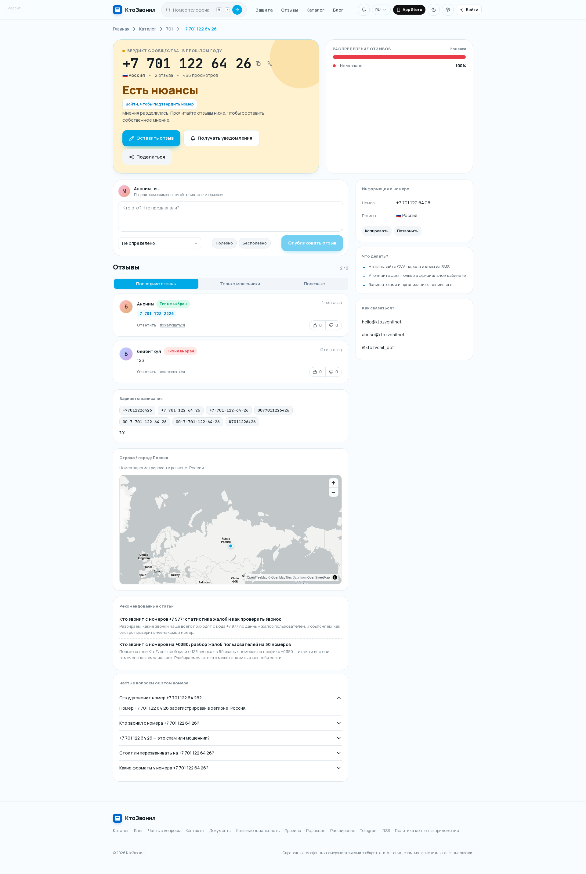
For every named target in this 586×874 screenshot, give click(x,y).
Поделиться (150, 157)
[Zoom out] (333, 492)
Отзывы (289, 10)
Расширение (342, 830)
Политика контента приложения (427, 830)
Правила (292, 830)
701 (122, 432)
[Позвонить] (270, 63)
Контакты (195, 830)
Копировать (377, 231)
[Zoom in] (333, 482)
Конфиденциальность (258, 830)
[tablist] (230, 284)
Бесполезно (255, 243)
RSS (386, 830)
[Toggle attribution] (334, 577)
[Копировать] (258, 63)
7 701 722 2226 (156, 313)
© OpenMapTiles (280, 577)
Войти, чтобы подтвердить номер (160, 104)
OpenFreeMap (257, 577)
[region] (231, 529)
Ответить (146, 325)
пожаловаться (172, 325)
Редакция (315, 830)
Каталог (315, 10)
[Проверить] (237, 10)
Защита (264, 10)
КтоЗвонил (140, 818)
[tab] (156, 284)
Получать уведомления (225, 138)
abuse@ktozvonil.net (383, 334)
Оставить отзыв (155, 138)
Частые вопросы (164, 830)
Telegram (369, 830)
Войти (472, 9)
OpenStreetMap (318, 577)
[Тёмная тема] (434, 10)
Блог (338, 10)
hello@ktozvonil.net (382, 322)
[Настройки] (448, 10)
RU (378, 9)
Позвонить (407, 231)
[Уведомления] (364, 10)
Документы (220, 830)
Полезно (224, 243)
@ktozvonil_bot (378, 347)
